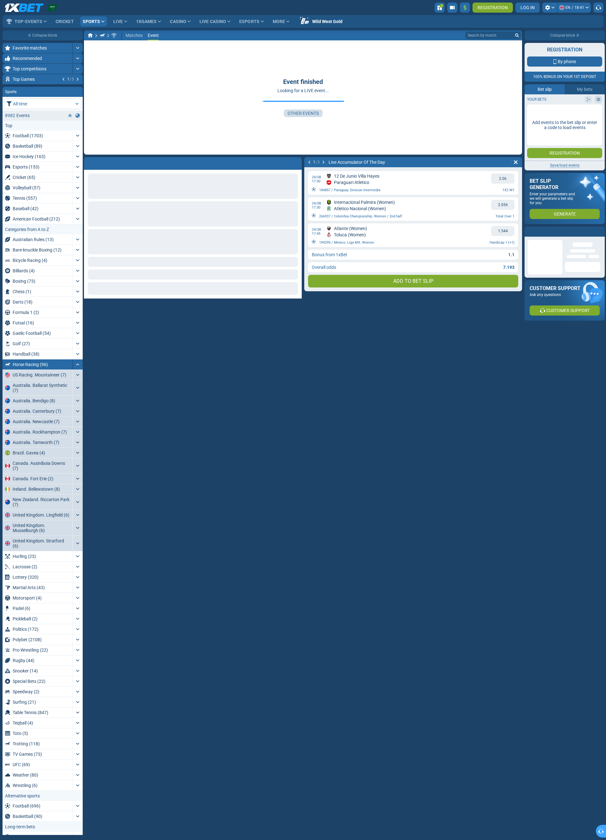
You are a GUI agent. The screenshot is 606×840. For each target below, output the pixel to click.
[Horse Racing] (102, 35)
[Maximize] (77, 48)
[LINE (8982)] (90, 35)
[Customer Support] (598, 8)
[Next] (77, 79)
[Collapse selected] (70, 153)
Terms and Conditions (567, 112)
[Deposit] (465, 8)
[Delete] (516, 162)
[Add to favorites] (77, 89)
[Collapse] (77, 403)
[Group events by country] (77, 153)
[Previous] (63, 79)
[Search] (517, 35)
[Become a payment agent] (452, 8)
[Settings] (549, 8)
